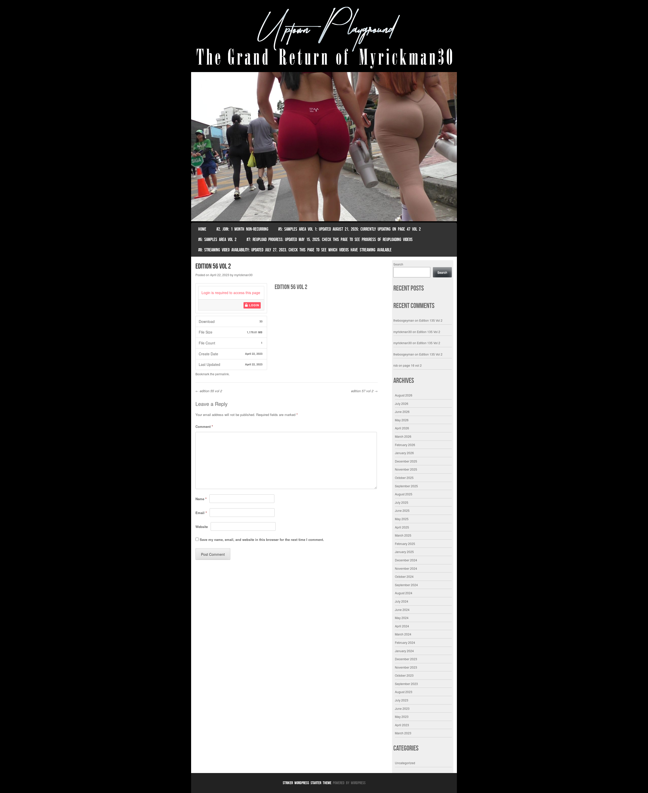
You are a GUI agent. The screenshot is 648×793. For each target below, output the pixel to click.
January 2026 (404, 453)
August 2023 (403, 692)
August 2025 (403, 494)
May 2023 (402, 716)
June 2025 (402, 510)
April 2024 (402, 626)
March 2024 (403, 634)
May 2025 (402, 519)
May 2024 (402, 617)
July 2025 (401, 502)
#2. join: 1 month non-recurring (242, 229)
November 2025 (406, 469)
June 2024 (402, 609)
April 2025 (402, 527)
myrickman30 (243, 275)
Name (201, 498)
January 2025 (404, 551)
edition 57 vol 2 (364, 390)
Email (201, 512)
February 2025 (405, 543)
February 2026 (405, 445)
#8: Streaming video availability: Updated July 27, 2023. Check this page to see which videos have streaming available (295, 249)
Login (253, 305)
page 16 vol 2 (412, 365)
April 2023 (402, 725)
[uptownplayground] (324, 37)
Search (398, 264)
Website (201, 526)
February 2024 (405, 642)
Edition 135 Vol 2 (430, 320)
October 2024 (404, 576)
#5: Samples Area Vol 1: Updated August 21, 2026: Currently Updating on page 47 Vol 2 (349, 229)
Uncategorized (405, 763)
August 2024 (403, 593)
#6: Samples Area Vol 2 (217, 239)
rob (395, 365)
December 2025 (406, 461)
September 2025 (406, 486)
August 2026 (403, 395)
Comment (204, 426)
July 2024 (401, 601)
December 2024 (406, 560)
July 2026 (401, 403)
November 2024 (406, 568)
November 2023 (406, 667)
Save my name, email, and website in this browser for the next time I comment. (262, 539)
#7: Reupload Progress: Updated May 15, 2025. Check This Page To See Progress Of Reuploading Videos (330, 239)
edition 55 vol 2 (208, 390)
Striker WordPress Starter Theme (307, 783)
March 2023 (403, 733)
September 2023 (406, 683)
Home (202, 229)
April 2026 (402, 428)
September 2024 (406, 585)
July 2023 (401, 700)
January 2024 (404, 651)
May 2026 (402, 420)
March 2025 (403, 535)
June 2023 (402, 708)
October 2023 (404, 675)
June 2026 (402, 411)
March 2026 (403, 436)
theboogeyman (403, 320)
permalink (222, 374)
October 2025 (404, 477)
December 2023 (406, 659)
